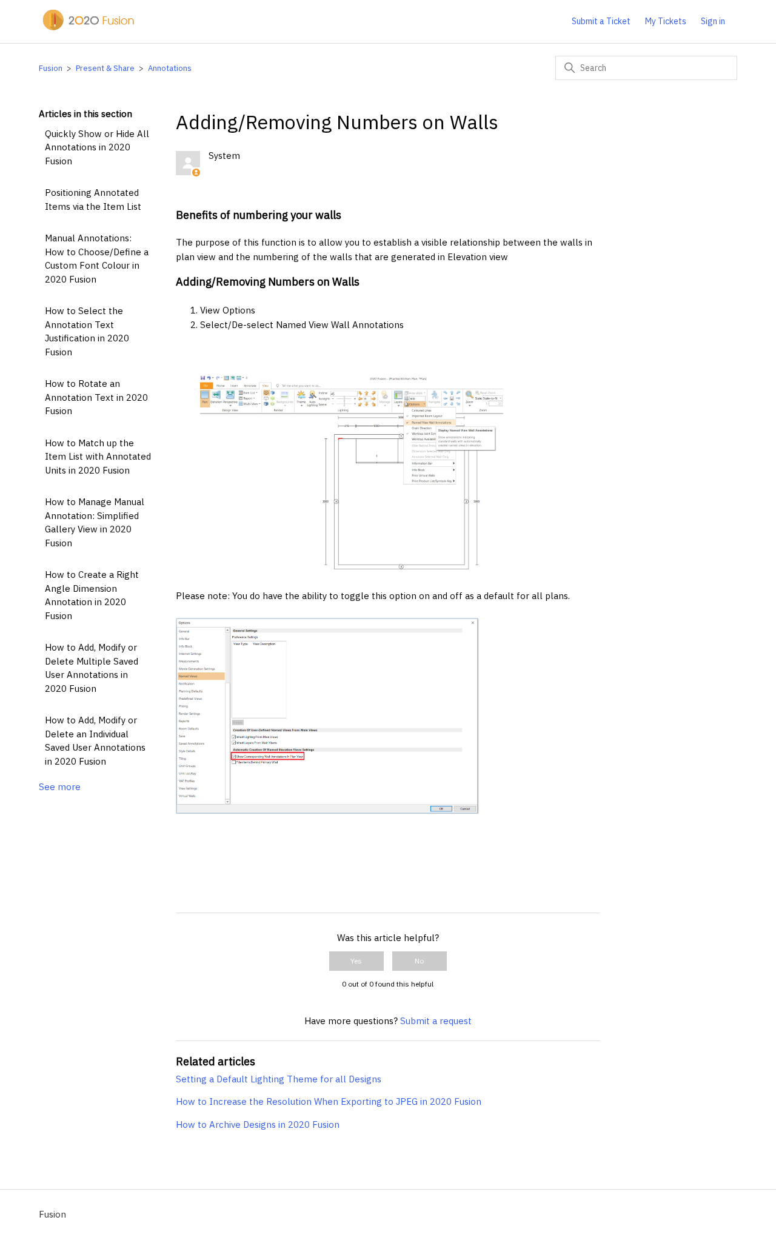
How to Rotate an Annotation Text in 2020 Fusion (96, 397)
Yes (356, 960)
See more (60, 787)
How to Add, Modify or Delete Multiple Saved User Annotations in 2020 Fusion (91, 668)
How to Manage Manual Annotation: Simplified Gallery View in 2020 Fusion (94, 522)
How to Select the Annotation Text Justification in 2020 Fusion (87, 331)
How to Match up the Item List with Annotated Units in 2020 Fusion (98, 456)
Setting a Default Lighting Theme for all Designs (278, 1079)
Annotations (170, 68)
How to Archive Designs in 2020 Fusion (258, 1124)
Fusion (50, 68)
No (419, 960)
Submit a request (436, 1021)
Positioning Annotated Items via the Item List (93, 199)
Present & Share (105, 68)
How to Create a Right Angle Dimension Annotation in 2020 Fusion (92, 595)
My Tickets (665, 21)
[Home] (87, 27)
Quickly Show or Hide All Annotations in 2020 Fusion (97, 147)
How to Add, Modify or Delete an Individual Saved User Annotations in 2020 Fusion (95, 740)
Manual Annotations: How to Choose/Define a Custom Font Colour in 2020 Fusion (97, 258)
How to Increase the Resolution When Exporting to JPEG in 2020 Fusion (328, 1101)
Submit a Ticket (601, 21)
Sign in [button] (713, 21)
